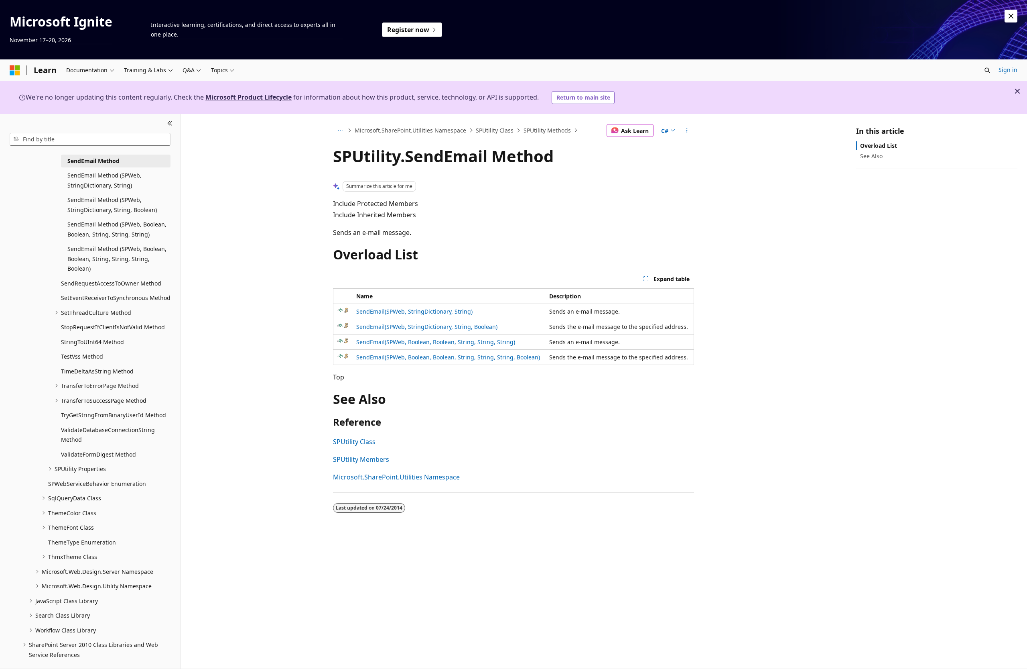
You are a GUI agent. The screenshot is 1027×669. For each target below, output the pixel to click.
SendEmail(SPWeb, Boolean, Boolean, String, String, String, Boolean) (448, 357)
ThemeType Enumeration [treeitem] (82, 542)
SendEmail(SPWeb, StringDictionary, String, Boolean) (426, 326)
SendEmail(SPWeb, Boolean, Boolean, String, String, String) (435, 342)
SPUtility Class (495, 130)
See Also (871, 156)
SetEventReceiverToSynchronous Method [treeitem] (115, 298)
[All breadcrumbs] (340, 130)
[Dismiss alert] (1011, 16)
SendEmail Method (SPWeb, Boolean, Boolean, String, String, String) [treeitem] (116, 229)
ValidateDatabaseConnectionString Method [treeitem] (108, 435)
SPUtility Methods (547, 130)
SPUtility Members (361, 459)
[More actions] (687, 130)
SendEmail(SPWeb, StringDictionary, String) (414, 311)
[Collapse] (170, 123)
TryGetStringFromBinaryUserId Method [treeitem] (113, 415)
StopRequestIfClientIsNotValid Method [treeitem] (113, 327)
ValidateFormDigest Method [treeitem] (98, 454)
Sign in (1008, 69)
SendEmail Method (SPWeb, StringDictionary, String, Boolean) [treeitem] (112, 205)
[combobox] (90, 139)
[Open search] (987, 70)
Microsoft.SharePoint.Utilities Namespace (410, 130)
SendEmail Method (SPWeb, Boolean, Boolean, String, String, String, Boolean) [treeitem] (116, 258)
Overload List (878, 145)
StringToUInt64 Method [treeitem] (92, 342)
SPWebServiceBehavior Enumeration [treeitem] (97, 483)
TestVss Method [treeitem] (82, 356)
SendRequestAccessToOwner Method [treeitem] (111, 283)
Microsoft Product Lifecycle (248, 97)
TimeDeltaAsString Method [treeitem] (97, 371)
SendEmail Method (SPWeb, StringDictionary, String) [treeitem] (104, 180)
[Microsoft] (15, 70)
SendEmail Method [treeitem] (93, 161)
